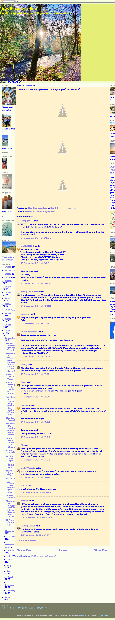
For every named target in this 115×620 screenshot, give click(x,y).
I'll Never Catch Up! (10, 522)
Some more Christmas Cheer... (10, 442)
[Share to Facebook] (73, 208)
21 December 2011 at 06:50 (36, 238)
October (11, 537)
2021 (8, 277)
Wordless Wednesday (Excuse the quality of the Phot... (11, 406)
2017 (8, 298)
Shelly (24, 364)
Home (63, 550)
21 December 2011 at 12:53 (35, 356)
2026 (8, 267)
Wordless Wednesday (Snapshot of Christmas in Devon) (10, 362)
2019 (8, 287)
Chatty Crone (28, 526)
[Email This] (68, 208)
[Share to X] (71, 208)
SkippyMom (27, 221)
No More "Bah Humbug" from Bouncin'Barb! (10, 429)
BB (22, 445)
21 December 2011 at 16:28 (35, 422)
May (9, 565)
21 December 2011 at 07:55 (36, 283)
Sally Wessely (28, 468)
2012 (8, 325)
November (10, 531)
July (9, 556)
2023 (8, 270)
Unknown (25, 314)
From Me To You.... (10, 376)
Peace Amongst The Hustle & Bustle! (10, 387)
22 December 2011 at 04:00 (36, 492)
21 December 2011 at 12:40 (35, 324)
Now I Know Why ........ (10, 473)
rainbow (25, 405)
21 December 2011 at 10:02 (36, 306)
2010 (8, 597)
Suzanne (25, 500)
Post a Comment (27, 540)
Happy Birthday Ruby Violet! (10, 346)
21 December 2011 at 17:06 (35, 460)
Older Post (101, 550)
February (9, 585)
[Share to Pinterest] (75, 208)
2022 (8, 274)
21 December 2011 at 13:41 (35, 374)
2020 (8, 281)
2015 (8, 310)
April (9, 571)
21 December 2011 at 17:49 (35, 477)
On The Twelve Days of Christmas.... (10, 461)
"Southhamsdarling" (19, 8)
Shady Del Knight (30, 291)
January (11, 591)
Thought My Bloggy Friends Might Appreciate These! (10, 508)
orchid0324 (27, 246)
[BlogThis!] (70, 208)
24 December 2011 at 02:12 (36, 535)
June (9, 560)
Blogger (105, 615)
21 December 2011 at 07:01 (36, 263)
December (10, 338)
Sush (23, 382)
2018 (8, 292)
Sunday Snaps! (10, 419)
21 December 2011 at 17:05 (35, 437)
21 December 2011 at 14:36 (35, 397)
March (10, 577)
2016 (8, 304)
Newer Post (25, 550)
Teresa (24, 485)
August (10, 550)
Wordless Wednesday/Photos (40, 211)
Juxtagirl (82, 615)
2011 (7, 330)
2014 (8, 313)
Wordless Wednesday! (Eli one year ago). (10, 485)
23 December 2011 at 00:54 (36, 518)
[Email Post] (64, 208)
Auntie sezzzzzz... (29, 332)
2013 (8, 319)
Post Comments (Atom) (43, 556)
